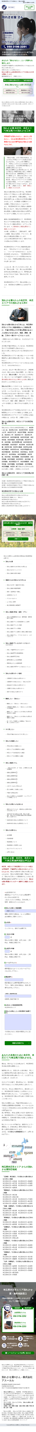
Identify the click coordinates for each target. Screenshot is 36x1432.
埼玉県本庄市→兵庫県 (25, 1231)
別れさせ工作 (6, 386)
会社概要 (9, 835)
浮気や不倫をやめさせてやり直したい (17, 734)
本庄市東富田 (22, 454)
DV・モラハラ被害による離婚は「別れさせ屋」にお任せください (19, 721)
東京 (24, 1153)
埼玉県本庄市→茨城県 (10, 1201)
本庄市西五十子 (14, 462)
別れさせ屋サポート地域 (14, 673)
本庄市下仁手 (11, 432)
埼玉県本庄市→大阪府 (10, 1231)
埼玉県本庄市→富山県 (10, 1213)
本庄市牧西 (11, 459)
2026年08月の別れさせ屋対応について (17, 820)
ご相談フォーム (18, 538)
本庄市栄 (7, 457)
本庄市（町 (14, 466)
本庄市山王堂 (27, 447)
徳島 (14, 1162)
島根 (14, 1152)
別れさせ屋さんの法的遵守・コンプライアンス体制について (19, 796)
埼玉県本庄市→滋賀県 (25, 1233)
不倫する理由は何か (12, 792)
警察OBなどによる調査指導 (14, 663)
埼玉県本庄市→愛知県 (10, 1222)
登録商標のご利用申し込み (14, 845)
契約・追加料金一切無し (14, 591)
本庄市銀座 (19, 464)
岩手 (26, 1147)
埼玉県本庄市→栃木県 (25, 1201)
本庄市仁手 (28, 435)
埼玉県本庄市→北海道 (10, 1181)
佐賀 (6, 1156)
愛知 (19, 1146)
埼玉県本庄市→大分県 (10, 1270)
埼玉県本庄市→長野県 (25, 1210)
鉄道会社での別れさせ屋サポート (16, 685)
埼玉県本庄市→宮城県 (25, 1183)
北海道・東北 (7, 1406)
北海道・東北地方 (10, 1176)
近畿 (27, 1406)
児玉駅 (3, 481)
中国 (30, 1406)
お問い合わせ (10, 852)
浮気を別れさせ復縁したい (14, 746)
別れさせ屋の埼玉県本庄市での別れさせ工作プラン (16, 501)
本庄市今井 (5, 437)
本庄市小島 (8, 447)
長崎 (5, 1156)
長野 (18, 1146)
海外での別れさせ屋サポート (15, 692)
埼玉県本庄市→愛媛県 (10, 1259)
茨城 (29, 1153)
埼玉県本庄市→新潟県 (10, 1210)
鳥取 (13, 1152)
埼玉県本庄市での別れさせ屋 (12, 491)
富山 (13, 1146)
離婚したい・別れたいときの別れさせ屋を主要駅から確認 (19, 717)
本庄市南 (7, 442)
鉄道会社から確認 (19, 752)
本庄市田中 (19, 459)
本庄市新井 (5, 449)
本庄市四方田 (27, 442)
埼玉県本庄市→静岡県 (10, 1224)
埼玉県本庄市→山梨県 (25, 1203)
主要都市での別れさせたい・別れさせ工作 (19, 681)
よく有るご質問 (11, 602)
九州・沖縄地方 (9, 1261)
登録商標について (12, 842)
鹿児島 (11, 1156)
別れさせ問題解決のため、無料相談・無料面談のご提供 (19, 617)
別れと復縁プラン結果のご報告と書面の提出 (19, 631)
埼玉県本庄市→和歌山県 (10, 1238)
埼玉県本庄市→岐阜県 (25, 1222)
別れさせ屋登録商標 (13, 1420)
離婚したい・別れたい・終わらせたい (17, 703)
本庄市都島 (11, 464)
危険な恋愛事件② (12, 776)
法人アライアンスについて (14, 848)
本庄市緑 (28, 459)
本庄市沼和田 (24, 457)
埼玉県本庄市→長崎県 (10, 1268)
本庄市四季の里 (17, 442)
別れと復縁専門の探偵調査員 (15, 653)
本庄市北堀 (19, 440)
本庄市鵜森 (5, 466)
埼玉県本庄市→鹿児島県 (10, 1272)
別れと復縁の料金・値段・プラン (16, 612)
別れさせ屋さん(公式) (28, 2)
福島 (31, 1147)
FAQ (9, 1414)
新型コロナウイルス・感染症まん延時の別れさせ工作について (19, 810)
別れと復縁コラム (11, 763)
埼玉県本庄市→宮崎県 (25, 1270)
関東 (13, 1406)
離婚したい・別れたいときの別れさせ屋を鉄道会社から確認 (19, 712)
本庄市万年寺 (23, 430)
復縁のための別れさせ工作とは (16, 580)
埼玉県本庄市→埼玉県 (10, 1199)
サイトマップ (23, 1420)
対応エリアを (10, 752)
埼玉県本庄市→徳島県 (10, 1257)
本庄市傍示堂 (14, 437)
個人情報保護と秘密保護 (16, 1418)
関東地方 (7, 1190)
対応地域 (10, 1413)
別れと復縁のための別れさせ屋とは (17, 566)
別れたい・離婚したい (12, 1416)
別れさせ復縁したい (12, 741)
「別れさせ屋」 (7, 1411)
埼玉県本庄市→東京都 (10, 1195)
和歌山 (21, 1159)
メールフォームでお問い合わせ (19, 1353)
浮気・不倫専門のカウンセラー (15, 650)
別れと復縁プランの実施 (14, 628)
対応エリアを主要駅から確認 (15, 756)
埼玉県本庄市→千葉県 (25, 1199)
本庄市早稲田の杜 (26, 449)
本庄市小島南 (17, 447)
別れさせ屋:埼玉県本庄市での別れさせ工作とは (15, 495)
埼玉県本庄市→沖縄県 (10, 1275)
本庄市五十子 (19, 435)
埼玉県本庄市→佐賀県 (25, 1266)
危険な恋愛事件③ (12, 779)
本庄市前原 (11, 440)
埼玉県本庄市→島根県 (25, 1245)
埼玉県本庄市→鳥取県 (10, 1245)
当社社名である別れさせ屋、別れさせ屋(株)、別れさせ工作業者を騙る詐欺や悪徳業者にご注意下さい (19, 815)
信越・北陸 (18, 1406)
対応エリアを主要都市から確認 (15, 749)
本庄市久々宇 (9, 435)
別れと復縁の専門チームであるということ (19, 666)
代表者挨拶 (10, 838)
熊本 (7, 1156)
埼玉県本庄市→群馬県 (10, 1203)
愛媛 (13, 1162)
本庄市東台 (12, 454)
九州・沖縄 (9, 1407)
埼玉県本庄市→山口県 (10, 1249)
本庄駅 (3, 485)
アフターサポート (12, 598)
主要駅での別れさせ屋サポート (15, 688)
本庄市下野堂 (22, 432)
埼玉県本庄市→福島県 (10, 1187)
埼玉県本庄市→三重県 (25, 1224)
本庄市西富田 (24, 462)
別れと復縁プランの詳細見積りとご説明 (18, 621)
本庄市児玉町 (24, 437)
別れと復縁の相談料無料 (14, 588)
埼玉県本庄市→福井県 (10, 1215)
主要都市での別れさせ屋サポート (16, 678)
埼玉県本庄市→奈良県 (10, 1236)
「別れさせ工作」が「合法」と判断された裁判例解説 (19, 768)
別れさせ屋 (10, 157)
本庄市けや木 (13, 430)
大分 (10, 1156)
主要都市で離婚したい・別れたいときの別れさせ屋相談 (19, 707)
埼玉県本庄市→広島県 (25, 1247)
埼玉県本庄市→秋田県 (10, 1185)
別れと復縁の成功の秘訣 (14, 573)
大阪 (17, 1159)
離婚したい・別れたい (13, 698)
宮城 (27, 1147)
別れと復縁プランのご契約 (14, 625)
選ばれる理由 (17, 1413)
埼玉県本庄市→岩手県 (10, 1183)
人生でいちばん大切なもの (14, 786)
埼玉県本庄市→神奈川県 (10, 1197)
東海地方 (7, 1217)
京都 (16, 1159)
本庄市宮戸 (14, 445)
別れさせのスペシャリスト (14, 570)
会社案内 (6, 1418)
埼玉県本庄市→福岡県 (10, 1266)
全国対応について (12, 595)
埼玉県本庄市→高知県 (25, 1259)
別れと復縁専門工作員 (13, 656)
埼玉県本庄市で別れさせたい (10, 499)
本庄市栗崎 (15, 457)
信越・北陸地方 (9, 1206)
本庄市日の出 (14, 449)
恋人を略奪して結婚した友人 (15, 789)
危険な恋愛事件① (12, 772)
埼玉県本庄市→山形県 (25, 1185)
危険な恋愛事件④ (12, 782)
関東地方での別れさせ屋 (17, 1414)
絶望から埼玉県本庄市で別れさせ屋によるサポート (16, 506)
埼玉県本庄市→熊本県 (25, 1268)
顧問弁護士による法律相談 (14, 660)
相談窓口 (4, 1414)
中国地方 (7, 1240)
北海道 (26, 1140)
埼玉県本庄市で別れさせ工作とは (11, 503)
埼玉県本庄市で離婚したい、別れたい (12, 497)
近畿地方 (7, 1227)
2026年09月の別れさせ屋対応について (17, 823)
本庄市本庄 (15, 452)
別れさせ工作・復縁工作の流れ (15, 585)
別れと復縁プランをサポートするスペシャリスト (18, 644)
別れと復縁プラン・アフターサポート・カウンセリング (19, 635)
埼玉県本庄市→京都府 (10, 1233)
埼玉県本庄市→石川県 (25, 1213)
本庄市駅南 (28, 464)
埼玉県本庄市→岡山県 (10, 1247)
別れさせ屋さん (11, 830)
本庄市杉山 (24, 452)
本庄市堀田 (5, 445)
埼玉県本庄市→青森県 (25, 1181)
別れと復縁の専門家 (27, 1413)
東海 (23, 1406)
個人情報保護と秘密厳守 (14, 605)
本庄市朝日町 (6, 452)
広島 (9, 1152)
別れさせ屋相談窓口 (16, 1132)
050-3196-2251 (10, 1386)
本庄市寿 (22, 445)
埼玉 (28, 1153)
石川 (14, 1146)
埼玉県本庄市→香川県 (25, 1257)
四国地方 (7, 1252)
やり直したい (10, 729)
